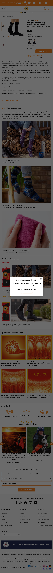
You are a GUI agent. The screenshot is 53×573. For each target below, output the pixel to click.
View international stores (26, 289)
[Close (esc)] (41, 278)
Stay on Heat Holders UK (27, 293)
